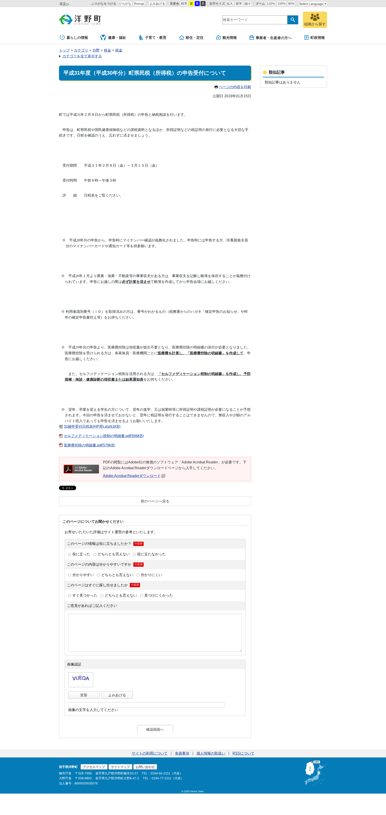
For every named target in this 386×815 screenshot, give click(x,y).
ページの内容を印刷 (235, 87)
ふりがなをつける (103, 3)
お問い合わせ (145, 767)
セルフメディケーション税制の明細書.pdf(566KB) (104, 436)
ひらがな (125, 3)
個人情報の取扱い (211, 753)
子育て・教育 (155, 37)
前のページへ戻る (155, 501)
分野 (96, 50)
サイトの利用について (150, 753)
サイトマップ (120, 767)
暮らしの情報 (77, 37)
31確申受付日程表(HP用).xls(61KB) (92, 426)
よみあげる (157, 3)
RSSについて (243, 753)
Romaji (139, 3)
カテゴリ (81, 50)
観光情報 (229, 37)
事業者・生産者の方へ (274, 38)
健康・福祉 (117, 37)
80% (291, 3)
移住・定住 (194, 37)
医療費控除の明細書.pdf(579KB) (89, 445)
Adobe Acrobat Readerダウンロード (132, 476)
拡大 (230, 3)
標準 (184, 3)
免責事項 (182, 753)
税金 (107, 50)
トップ (64, 50)
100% (281, 3)
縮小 (248, 3)
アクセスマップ (94, 767)
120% (271, 3)
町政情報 (317, 37)
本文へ (64, 3)
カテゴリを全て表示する (82, 56)
